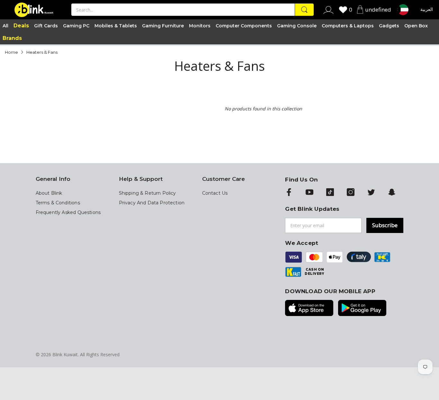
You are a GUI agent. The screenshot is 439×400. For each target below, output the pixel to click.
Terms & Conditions (58, 203)
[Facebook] (289, 192)
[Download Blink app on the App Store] (309, 308)
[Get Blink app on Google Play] (362, 308)
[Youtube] (309, 192)
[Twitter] (371, 192)
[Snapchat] (392, 192)
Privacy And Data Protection (152, 203)
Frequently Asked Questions (68, 212)
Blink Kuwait (65, 354)
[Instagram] (350, 192)
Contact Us (215, 193)
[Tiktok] (330, 192)
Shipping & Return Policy (147, 193)
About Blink (49, 193)
